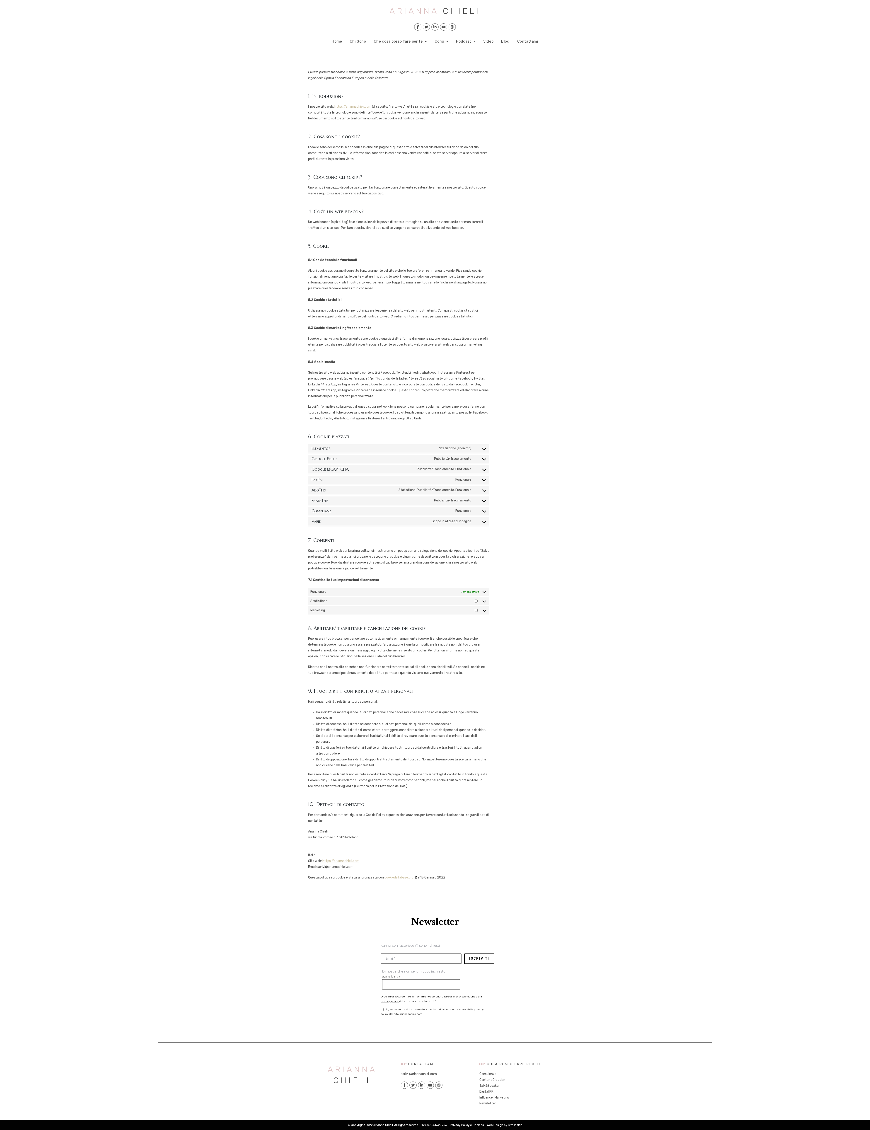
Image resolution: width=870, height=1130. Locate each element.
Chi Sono (358, 41)
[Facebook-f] (417, 27)
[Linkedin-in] (435, 27)
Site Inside (515, 1125)
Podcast (463, 41)
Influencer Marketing (494, 1097)
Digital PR (486, 1092)
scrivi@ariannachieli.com (419, 1074)
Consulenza (487, 1074)
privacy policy (390, 1001)
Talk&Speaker (489, 1086)
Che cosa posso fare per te (398, 41)
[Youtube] (443, 27)
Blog (505, 41)
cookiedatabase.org (398, 877)
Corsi (439, 41)
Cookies (478, 1125)
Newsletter (487, 1103)
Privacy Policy (459, 1125)
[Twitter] (426, 27)
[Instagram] (452, 27)
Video (488, 41)
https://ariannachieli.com (352, 107)
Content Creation (492, 1080)
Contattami (527, 41)
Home (337, 41)
